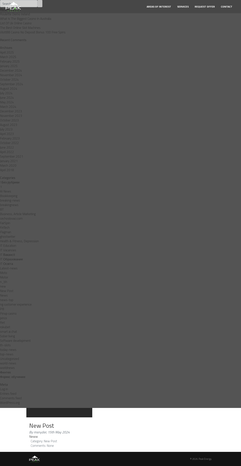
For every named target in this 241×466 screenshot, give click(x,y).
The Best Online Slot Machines (20, 27)
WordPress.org (10, 402)
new (3, 286)
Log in (4, 389)
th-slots (5, 345)
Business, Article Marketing (18, 214)
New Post (6, 290)
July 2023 (6, 129)
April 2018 (7, 170)
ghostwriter (7, 236)
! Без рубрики (10, 182)
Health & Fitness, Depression (19, 241)
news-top (6, 299)
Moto (3, 272)
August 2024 (8, 88)
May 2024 (7, 102)
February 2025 (10, 61)
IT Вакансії (7, 254)
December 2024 (11, 70)
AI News (5, 191)
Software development (15, 340)
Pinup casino (8, 313)
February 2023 (10, 138)
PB (2, 309)
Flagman (5, 232)
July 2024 (6, 93)
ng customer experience (16, 304)
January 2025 (9, 66)
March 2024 (8, 106)
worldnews (7, 367)
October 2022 (9, 142)
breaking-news (10, 200)
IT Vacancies (8, 250)
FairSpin (5, 223)
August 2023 (8, 124)
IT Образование (11, 259)
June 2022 (7, 147)
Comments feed (11, 398)
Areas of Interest (159, 6)
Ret (2, 322)
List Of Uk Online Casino (16, 23)
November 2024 (11, 75)
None (50, 445)
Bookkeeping (8, 195)
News (4, 295)
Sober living (7, 336)
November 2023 (11, 115)
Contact (226, 6)
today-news (8, 349)
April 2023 (7, 133)
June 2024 (7, 97)
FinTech (5, 227)
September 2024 (11, 84)
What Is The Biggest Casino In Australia (25, 18)
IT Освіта (6, 263)
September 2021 (11, 156)
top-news (6, 354)
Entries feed (8, 393)
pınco (3, 318)
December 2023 (11, 111)
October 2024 (9, 79)
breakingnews (9, 204)
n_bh (3, 281)
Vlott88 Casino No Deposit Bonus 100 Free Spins (33, 32)
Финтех (5, 372)
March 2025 (8, 56)
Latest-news (9, 268)
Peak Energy (205, 459)
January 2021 (9, 161)
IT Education (8, 245)
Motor (4, 277)
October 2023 (9, 120)
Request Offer (205, 6)
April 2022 (7, 151)
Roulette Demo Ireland (15, 14)
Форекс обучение (12, 376)
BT (2, 209)
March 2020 (8, 165)
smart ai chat (8, 331)
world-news (8, 363)
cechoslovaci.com (11, 218)
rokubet (5, 327)
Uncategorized (9, 358)
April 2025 (7, 52)
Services (183, 6)
